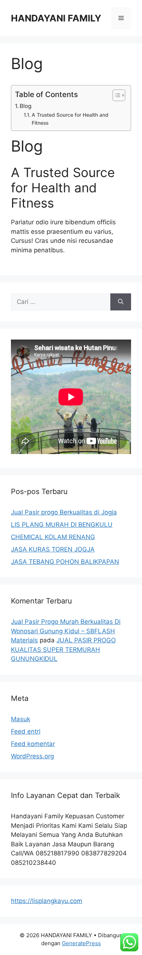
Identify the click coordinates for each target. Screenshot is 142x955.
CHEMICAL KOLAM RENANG (53, 537)
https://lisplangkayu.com (46, 900)
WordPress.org (32, 756)
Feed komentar (33, 743)
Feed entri (25, 731)
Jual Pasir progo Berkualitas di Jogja (64, 512)
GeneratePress (81, 943)
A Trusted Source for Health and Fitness (70, 119)
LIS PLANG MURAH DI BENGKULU (62, 524)
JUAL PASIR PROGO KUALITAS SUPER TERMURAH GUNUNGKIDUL (63, 649)
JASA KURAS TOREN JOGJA (53, 549)
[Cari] (120, 302)
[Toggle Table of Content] (115, 95)
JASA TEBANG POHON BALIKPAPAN (65, 561)
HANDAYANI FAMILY (56, 18)
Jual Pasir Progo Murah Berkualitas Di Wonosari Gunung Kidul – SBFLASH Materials (66, 631)
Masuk (20, 719)
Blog (25, 106)
